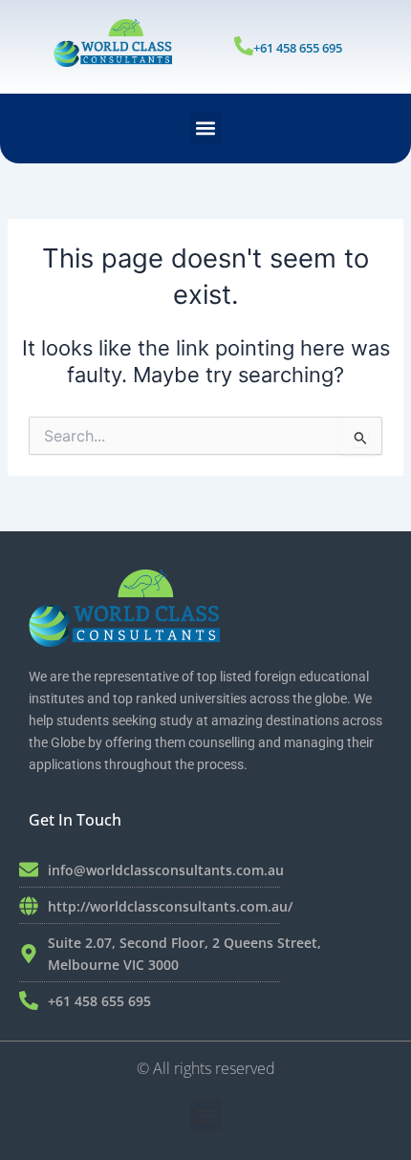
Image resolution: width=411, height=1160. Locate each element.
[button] (206, 128)
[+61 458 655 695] (243, 45)
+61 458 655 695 (297, 47)
